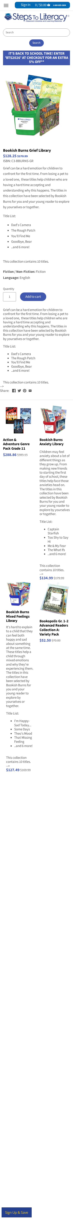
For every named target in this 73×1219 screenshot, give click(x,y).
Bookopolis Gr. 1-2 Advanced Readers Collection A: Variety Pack (54, 628)
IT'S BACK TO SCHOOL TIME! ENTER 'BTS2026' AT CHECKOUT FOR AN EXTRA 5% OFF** (36, 57)
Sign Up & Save (16, 1212)
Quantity (8, 289)
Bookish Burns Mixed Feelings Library (18, 616)
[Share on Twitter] (19, 390)
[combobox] (36, 32)
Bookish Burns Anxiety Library (51, 441)
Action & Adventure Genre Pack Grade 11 (16, 444)
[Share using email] (30, 390)
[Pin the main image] (24, 390)
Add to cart (33, 296)
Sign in (25, 5)
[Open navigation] (6, 5)
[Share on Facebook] (14, 390)
